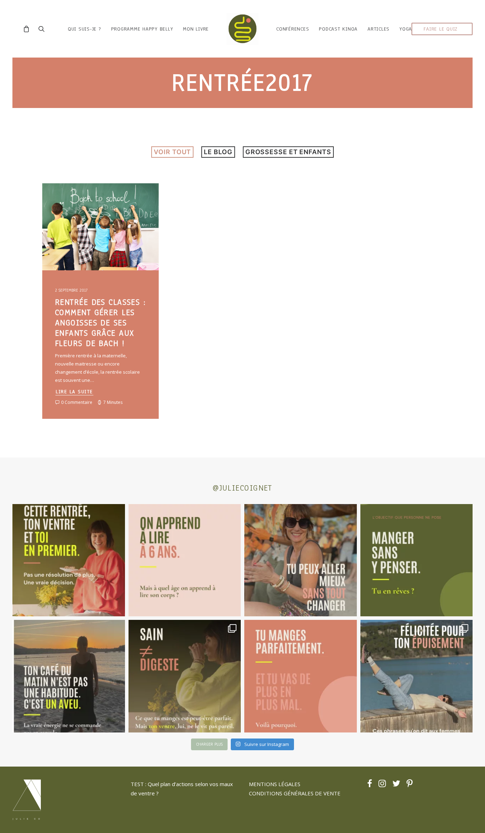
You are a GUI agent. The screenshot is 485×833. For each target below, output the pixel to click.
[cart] (28, 29)
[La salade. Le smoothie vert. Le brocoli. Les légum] (185, 676)
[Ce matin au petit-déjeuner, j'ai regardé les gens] (68, 676)
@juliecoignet (242, 487)
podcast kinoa (338, 29)
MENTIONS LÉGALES (274, 784)
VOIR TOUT (172, 152)
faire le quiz (441, 29)
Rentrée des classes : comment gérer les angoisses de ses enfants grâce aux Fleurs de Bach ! (100, 322)
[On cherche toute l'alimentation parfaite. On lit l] (416, 560)
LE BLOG (218, 152)
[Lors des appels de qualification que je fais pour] (300, 560)
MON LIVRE (196, 29)
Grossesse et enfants (288, 152)
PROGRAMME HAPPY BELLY (142, 29)
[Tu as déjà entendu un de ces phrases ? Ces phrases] (416, 676)
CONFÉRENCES (292, 29)
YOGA (405, 29)
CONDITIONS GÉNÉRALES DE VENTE (294, 793)
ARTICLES (378, 29)
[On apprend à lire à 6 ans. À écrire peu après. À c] (185, 560)
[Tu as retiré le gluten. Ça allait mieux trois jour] (300, 676)
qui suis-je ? (84, 29)
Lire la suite (74, 391)
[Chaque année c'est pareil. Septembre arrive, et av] (68, 560)
